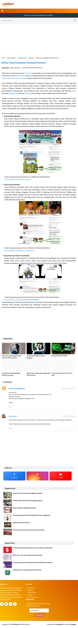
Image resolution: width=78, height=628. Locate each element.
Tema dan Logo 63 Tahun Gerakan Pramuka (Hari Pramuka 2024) (32, 548)
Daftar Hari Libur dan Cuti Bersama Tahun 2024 (27, 555)
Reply (10, 407)
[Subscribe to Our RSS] (15, 604)
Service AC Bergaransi (17, 389)
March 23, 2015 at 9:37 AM (68, 388)
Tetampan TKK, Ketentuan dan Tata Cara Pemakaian (29, 530)
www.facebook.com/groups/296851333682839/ (21, 300)
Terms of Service (32, 597)
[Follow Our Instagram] (10, 604)
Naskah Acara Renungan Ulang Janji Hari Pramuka (38, 374)
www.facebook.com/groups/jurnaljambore (19, 250)
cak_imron (13, 416)
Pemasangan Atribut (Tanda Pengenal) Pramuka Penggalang (31, 515)
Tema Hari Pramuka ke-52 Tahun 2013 (62, 374)
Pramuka (27, 73)
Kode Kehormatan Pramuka (21, 522)
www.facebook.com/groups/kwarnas (17, 179)
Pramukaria (59, 624)
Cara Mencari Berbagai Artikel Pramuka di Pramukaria (11, 357)
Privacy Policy (31, 593)
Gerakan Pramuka (8, 78)
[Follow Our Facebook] (2, 604)
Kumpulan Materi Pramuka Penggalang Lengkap (27, 493)
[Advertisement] (39, 39)
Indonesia (21, 76)
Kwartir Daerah (20, 78)
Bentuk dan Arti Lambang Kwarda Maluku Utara (27, 570)
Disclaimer (30, 590)
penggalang (13, 93)
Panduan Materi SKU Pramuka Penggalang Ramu (28, 500)
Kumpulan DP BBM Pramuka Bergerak (36, 357)
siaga (74, 91)
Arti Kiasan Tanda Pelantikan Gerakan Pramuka (11, 374)
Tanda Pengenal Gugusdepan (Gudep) (24, 508)
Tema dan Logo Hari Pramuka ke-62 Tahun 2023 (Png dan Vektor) (38, 15)
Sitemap (30, 595)
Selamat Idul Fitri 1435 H (59, 356)
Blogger (73, 624)
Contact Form (31, 588)
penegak (28, 93)
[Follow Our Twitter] (6, 604)
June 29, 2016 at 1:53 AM (68, 416)
